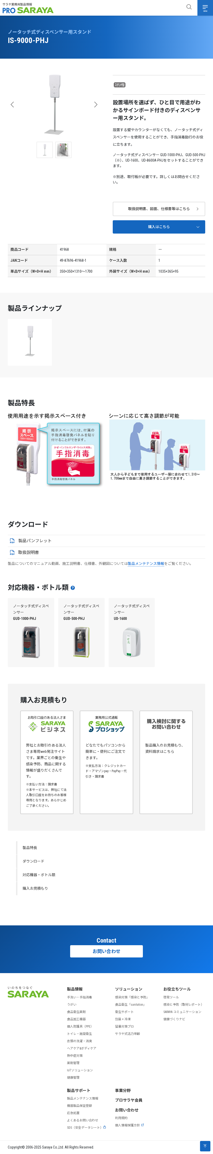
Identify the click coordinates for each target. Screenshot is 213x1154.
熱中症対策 (75, 1056)
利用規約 (121, 1118)
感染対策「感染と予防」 (132, 997)
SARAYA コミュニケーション (182, 1012)
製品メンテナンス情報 (146, 563)
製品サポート (78, 1090)
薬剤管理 (73, 1063)
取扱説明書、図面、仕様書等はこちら (159, 209)
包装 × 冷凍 (123, 1019)
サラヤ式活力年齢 (127, 1034)
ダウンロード (33, 861)
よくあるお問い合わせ (82, 1120)
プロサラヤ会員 (128, 1100)
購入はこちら (159, 227)
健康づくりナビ (174, 1019)
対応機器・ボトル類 (39, 875)
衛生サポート (124, 1012)
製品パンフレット (35, 540)
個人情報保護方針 (127, 1125)
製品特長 (30, 848)
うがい (71, 1004)
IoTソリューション (80, 1070)
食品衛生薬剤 (76, 1012)
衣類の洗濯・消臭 (79, 1041)
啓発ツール (171, 997)
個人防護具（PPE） (80, 1026)
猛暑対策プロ (124, 1026)
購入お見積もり (35, 888)
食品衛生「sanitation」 (130, 1004)
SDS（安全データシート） (85, 1127)
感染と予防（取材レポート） (183, 1004)
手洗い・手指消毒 (79, 997)
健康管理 (73, 1077)
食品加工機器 (76, 1019)
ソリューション (128, 989)
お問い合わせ (106, 951)
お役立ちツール (177, 989)
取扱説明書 (28, 552)
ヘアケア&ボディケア (81, 1048)
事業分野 (123, 1090)
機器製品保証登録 (79, 1106)
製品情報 (75, 989)
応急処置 (73, 1113)
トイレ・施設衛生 (79, 1034)
